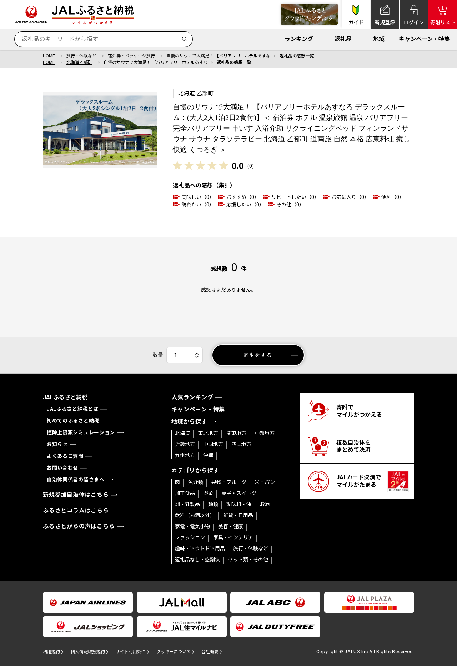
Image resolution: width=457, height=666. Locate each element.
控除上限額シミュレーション (81, 432)
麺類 (213, 504)
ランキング (299, 39)
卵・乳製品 (187, 504)
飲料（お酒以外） (195, 515)
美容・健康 (230, 526)
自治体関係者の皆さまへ (76, 479)
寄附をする (257, 355)
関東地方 (236, 433)
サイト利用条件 (131, 651)
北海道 (182, 433)
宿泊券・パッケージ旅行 (131, 56)
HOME (49, 56)
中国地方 (213, 444)
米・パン (265, 482)
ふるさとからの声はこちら (79, 526)
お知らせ (57, 444)
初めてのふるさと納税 (73, 421)
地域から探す (189, 421)
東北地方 (208, 433)
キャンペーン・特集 (424, 39)
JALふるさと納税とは (73, 409)
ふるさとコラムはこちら (76, 510)
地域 (379, 39)
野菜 (208, 493)
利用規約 (51, 651)
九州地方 (185, 455)
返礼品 (343, 39)
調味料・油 (238, 504)
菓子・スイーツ (238, 493)
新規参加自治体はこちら (76, 494)
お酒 (265, 504)
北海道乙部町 (79, 62)
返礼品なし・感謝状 (197, 559)
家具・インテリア (233, 537)
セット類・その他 (248, 559)
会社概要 (210, 651)
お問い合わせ (62, 468)
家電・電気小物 (192, 526)
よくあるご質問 (65, 456)
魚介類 (195, 482)
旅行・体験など (81, 56)
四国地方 (241, 444)
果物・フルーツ (228, 482)
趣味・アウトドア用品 (200, 548)
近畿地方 (185, 444)
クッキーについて (173, 651)
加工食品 (185, 493)
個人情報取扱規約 (88, 651)
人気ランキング (192, 397)
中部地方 (265, 433)
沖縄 (208, 455)
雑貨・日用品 (238, 515)
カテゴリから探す (195, 470)
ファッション (190, 537)
